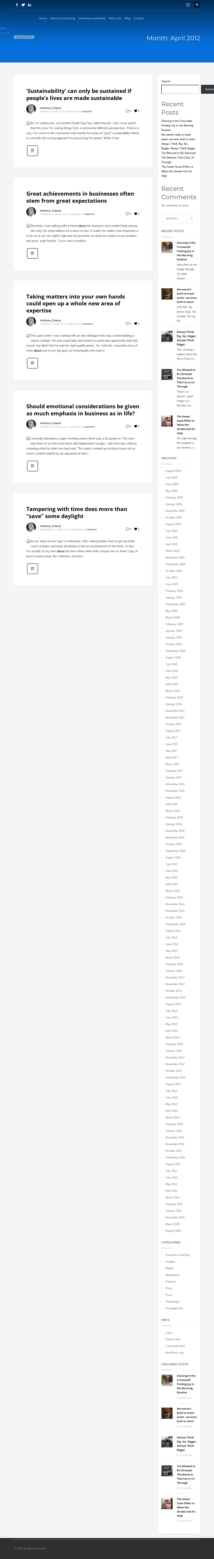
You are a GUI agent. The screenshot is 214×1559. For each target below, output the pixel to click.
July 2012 (171, 1090)
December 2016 (175, 784)
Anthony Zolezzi (50, 108)
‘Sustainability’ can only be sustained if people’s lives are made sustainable (78, 94)
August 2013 (173, 1004)
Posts (169, 1288)
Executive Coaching (178, 1255)
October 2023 (174, 570)
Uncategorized (174, 1308)
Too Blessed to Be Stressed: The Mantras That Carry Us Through (178, 157)
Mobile (169, 1268)
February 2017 (174, 770)
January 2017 (174, 777)
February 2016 (174, 817)
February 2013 (174, 1044)
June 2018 (172, 670)
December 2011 (175, 1137)
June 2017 (172, 744)
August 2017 (173, 730)
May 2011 (171, 1184)
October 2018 (174, 644)
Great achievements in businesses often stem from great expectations (80, 197)
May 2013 (171, 1024)
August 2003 (173, 1230)
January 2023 (174, 597)
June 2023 (172, 584)
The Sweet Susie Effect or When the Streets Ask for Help (177, 171)
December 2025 (175, 510)
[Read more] (32, 155)
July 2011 (171, 1170)
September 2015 (175, 850)
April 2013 (172, 1030)
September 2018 (175, 650)
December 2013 (175, 977)
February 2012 (174, 1124)
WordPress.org (174, 1352)
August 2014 (173, 930)
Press (169, 1295)
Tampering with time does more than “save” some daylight (76, 512)
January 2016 (174, 824)
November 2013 (175, 984)
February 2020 (174, 624)
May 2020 (171, 610)
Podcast (171, 1281)
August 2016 (173, 797)
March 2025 (173, 550)
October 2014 (174, 917)
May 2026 (171, 490)
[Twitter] (23, 5)
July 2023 (171, 577)
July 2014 (171, 937)
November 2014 (175, 910)
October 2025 (174, 517)
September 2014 (175, 924)
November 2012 (175, 1064)
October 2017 (174, 724)
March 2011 (173, 1197)
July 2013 (171, 1010)
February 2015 (174, 897)
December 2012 (175, 1057)
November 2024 (175, 557)
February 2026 (174, 497)
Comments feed (175, 1346)
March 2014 (173, 957)
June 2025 (172, 537)
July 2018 (171, 664)
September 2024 (175, 564)
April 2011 (171, 1190)
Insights (87, 111)
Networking (172, 1275)
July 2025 (171, 530)
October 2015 (174, 844)
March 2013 (173, 1037)
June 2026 (172, 484)
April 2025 (172, 544)
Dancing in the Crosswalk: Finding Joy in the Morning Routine (177, 125)
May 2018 (171, 677)
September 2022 (175, 604)
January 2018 (174, 704)
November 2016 (175, 790)
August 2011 (173, 1164)
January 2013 (174, 1050)
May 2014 (171, 950)
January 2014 (174, 970)
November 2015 (175, 837)
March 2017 (173, 764)
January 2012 (174, 1130)
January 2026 (174, 504)
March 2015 (173, 890)
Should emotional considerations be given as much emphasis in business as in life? (82, 409)
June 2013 (172, 1017)
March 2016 (173, 810)
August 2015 (173, 857)
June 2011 (172, 1177)
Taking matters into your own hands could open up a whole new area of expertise (75, 303)
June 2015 (172, 870)
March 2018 (173, 690)
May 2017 (171, 750)
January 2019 (174, 637)
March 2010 (173, 1224)
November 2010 (175, 1217)
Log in (169, 1332)
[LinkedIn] (29, 5)
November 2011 (175, 1144)
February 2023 (174, 590)
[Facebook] (17, 5)
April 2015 (172, 884)
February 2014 (174, 964)
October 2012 (174, 1070)
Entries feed (173, 1339)
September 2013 (175, 997)
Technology (172, 1301)
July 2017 (171, 737)
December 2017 (175, 710)
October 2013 (174, 990)
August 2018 (173, 657)
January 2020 (174, 630)
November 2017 (175, 717)
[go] (191, 218)
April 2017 (172, 757)
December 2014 (175, 904)
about (82, 225)
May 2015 (171, 877)
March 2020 (173, 617)
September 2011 (175, 1157)
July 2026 (171, 477)
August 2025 (173, 524)
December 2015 (175, 830)
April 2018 (172, 684)
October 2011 (174, 1150)
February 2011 (174, 1204)
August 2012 (173, 1084)
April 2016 (172, 804)
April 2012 (172, 1110)
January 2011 (174, 1210)
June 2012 (172, 1097)
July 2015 (171, 864)
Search (165, 81)
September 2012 (175, 1077)
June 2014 (172, 944)
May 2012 (171, 1104)
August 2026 (173, 470)
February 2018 (174, 697)
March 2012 (173, 1117)
